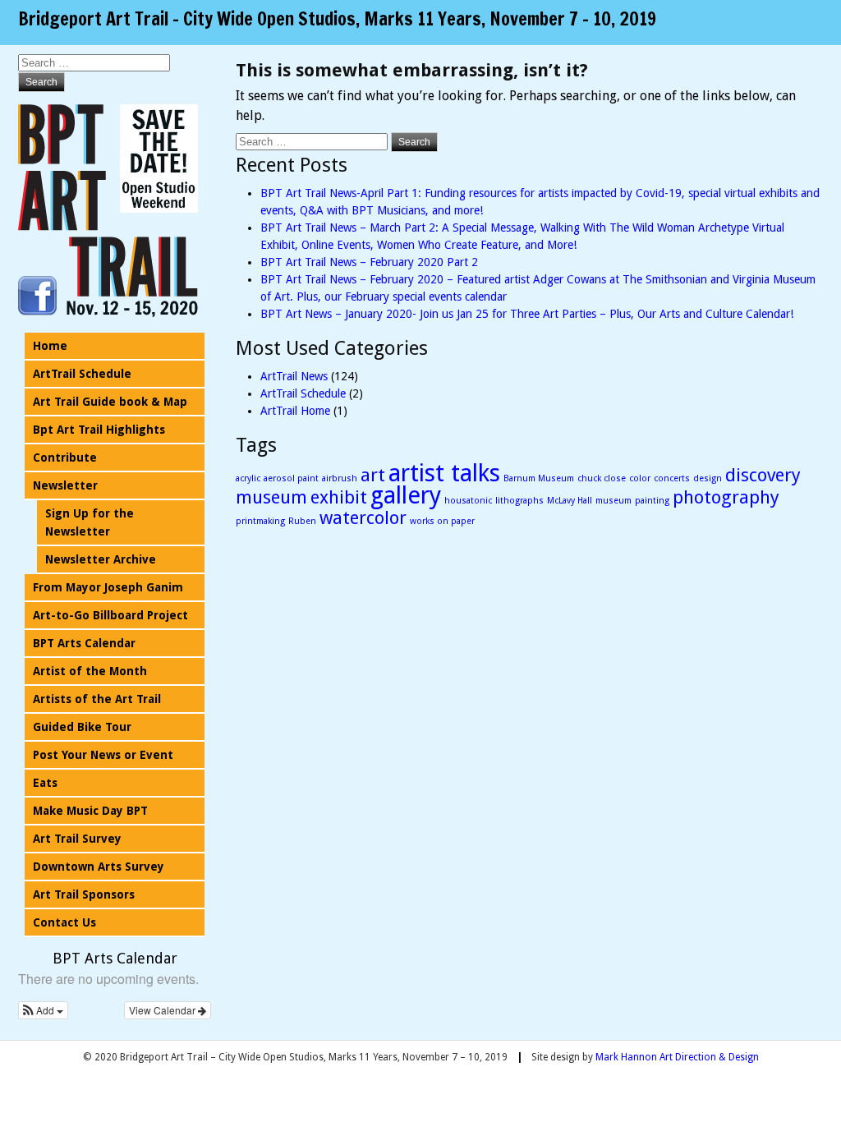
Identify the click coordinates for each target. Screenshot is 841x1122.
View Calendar (163, 1010)
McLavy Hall (569, 500)
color (639, 478)
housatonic (468, 500)
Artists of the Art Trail (97, 699)
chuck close (601, 478)
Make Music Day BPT (90, 810)
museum (613, 500)
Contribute (65, 457)
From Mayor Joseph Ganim (108, 587)
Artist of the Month (90, 671)
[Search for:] (313, 141)
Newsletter (65, 485)
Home (50, 345)
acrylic (248, 478)
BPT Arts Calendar (84, 643)
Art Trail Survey (77, 838)
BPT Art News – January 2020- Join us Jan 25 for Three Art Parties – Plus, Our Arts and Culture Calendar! (526, 313)
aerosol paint (291, 478)
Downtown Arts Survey (98, 866)
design (707, 478)
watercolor (363, 518)
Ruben (302, 521)
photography (726, 497)
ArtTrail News (294, 376)
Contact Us (64, 922)
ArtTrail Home (295, 410)
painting (652, 500)
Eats (45, 782)
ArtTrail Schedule (303, 393)
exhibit (338, 497)
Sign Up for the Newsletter (89, 522)
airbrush (339, 478)
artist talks (444, 473)
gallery (405, 495)
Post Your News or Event (103, 754)
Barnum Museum (538, 478)
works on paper (442, 521)
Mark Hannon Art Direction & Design (677, 1057)
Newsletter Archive (100, 559)
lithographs (519, 500)
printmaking (260, 521)
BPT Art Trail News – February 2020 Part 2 (369, 262)
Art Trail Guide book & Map (110, 401)
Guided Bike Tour (82, 726)
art (373, 475)
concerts (672, 478)
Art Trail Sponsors (84, 894)
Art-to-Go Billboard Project (110, 615)
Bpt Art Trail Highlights (99, 429)
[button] (43, 1010)
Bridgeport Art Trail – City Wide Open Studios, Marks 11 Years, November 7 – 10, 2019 (337, 18)
